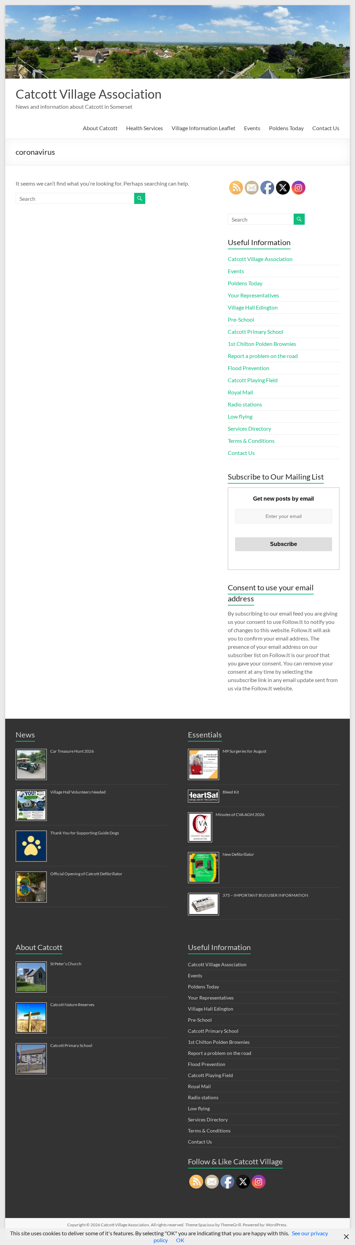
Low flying (240, 416)
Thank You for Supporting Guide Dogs (84, 832)
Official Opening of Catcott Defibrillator (86, 873)
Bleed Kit (231, 792)
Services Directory (249, 428)
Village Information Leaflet (203, 128)
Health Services (144, 128)
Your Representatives (253, 295)
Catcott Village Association (89, 93)
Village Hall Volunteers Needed (78, 792)
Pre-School (241, 319)
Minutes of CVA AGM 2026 (240, 814)
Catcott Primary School (255, 331)
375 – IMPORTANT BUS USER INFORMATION (265, 895)
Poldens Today (286, 128)
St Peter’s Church (65, 963)
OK (180, 1240)
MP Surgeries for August (244, 751)
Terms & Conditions (251, 440)
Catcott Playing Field (253, 380)
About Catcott (100, 128)
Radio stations (245, 404)
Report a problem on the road (263, 355)
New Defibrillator (238, 854)
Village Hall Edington (253, 307)
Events (252, 128)
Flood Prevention (248, 368)
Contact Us (325, 128)
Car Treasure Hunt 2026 (72, 751)
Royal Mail (240, 392)
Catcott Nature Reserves (72, 1004)
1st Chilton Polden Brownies (262, 343)
